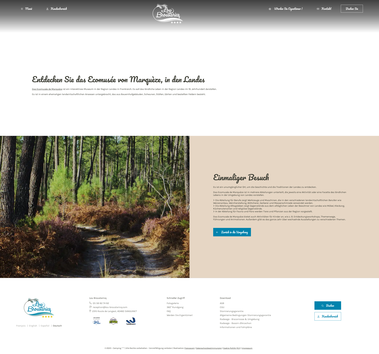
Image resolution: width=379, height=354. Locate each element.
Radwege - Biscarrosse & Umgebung (239, 319)
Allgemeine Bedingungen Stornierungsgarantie (245, 315)
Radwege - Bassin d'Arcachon (235, 323)
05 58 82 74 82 (101, 303)
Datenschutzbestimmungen (209, 348)
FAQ (169, 311)
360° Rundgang (175, 307)
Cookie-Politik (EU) (231, 348)
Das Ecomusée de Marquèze (47, 89)
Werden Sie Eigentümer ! (287, 8)
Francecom (189, 348)
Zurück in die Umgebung (234, 232)
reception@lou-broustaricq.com (110, 307)
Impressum (247, 348)
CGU (222, 307)
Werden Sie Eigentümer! (180, 315)
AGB (222, 303)
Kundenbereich (59, 8)
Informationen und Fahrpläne (236, 327)
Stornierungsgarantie (231, 311)
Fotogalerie (173, 303)
